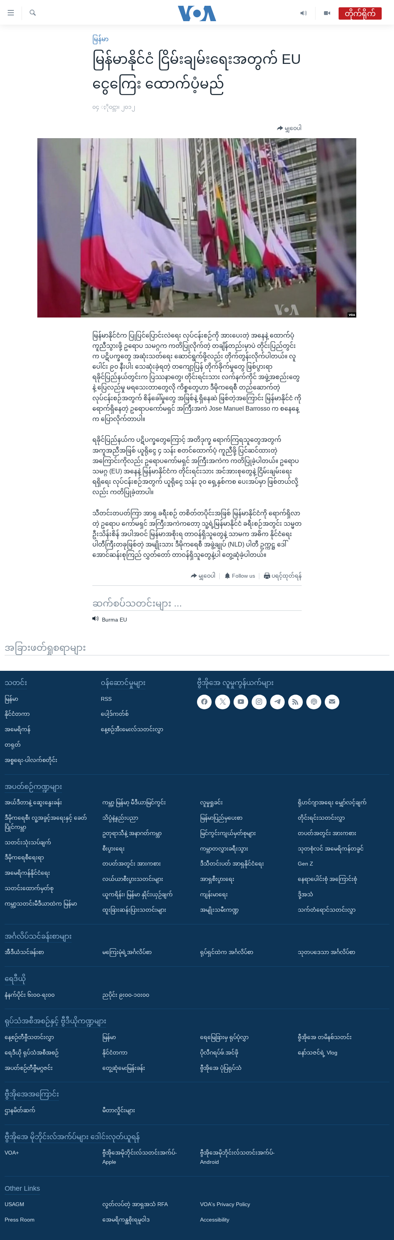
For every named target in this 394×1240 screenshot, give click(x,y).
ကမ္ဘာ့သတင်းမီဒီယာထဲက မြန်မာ (41, 904)
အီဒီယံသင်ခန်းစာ (24, 952)
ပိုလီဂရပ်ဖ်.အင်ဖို (219, 1052)
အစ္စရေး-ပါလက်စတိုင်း (31, 760)
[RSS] (295, 702)
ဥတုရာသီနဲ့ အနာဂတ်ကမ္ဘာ (132, 833)
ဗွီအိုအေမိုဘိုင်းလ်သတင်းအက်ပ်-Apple (139, 1157)
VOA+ (12, 1153)
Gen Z (305, 864)
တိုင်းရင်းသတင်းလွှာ (321, 818)
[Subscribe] (332, 702)
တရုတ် (13, 745)
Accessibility (214, 1220)
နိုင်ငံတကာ (17, 714)
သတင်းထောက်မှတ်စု (29, 888)
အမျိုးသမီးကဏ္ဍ (219, 910)
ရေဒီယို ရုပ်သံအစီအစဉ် (31, 1052)
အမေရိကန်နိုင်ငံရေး (27, 873)
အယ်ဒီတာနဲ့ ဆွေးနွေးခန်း (33, 802)
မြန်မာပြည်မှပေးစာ (221, 818)
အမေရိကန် (17, 729)
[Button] (289, 128)
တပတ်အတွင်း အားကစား (131, 864)
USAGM (14, 1205)
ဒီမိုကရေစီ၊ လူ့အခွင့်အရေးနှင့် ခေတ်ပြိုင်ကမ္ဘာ (46, 822)
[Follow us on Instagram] (259, 702)
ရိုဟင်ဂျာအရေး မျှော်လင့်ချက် (332, 802)
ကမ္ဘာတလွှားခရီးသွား (224, 849)
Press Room (20, 1220)
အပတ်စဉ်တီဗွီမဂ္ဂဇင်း (29, 1068)
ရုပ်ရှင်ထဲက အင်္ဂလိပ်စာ (226, 952)
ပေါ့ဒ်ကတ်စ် (115, 714)
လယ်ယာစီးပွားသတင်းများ (132, 879)
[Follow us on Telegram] (277, 702)
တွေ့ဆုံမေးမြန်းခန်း (123, 1068)
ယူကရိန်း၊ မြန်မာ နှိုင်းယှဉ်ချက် (137, 894)
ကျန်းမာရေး (214, 894)
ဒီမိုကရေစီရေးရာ (24, 858)
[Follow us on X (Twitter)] (222, 702)
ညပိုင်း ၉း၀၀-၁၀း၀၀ (125, 995)
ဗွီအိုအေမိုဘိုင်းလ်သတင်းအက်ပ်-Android (237, 1157)
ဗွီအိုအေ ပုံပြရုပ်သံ (221, 1068)
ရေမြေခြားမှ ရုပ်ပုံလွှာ (224, 1037)
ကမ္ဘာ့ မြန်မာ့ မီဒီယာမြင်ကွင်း (134, 802)
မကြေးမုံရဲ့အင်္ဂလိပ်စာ (127, 952)
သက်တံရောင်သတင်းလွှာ (327, 910)
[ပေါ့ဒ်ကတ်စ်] (313, 702)
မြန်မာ (100, 39)
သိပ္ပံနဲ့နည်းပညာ (120, 818)
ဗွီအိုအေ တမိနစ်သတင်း (325, 1037)
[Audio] (304, 13)
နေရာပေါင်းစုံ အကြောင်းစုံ (327, 879)
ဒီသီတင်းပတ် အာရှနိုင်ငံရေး (232, 864)
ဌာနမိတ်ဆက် (20, 1110)
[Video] (327, 13)
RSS (106, 699)
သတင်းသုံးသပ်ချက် (28, 842)
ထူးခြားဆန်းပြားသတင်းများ (134, 910)
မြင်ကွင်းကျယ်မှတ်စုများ (228, 833)
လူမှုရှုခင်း (211, 802)
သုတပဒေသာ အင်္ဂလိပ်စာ (326, 952)
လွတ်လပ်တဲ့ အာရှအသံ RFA (135, 1205)
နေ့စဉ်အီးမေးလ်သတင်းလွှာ (132, 729)
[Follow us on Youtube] (241, 702)
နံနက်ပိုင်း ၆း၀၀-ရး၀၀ (30, 995)
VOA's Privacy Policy (225, 1205)
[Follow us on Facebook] (204, 702)
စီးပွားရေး (113, 849)
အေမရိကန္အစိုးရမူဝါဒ (126, 1220)
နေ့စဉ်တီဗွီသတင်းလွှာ (29, 1037)
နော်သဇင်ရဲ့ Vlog (317, 1052)
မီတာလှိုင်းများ (118, 1110)
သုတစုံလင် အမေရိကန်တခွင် (331, 849)
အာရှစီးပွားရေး (217, 879)
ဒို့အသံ (305, 894)
